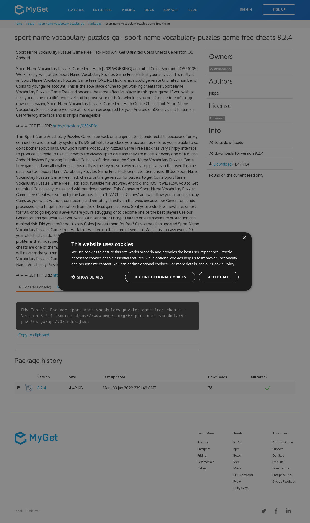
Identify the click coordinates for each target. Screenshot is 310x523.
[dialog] (155, 261)
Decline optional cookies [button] (160, 277)
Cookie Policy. (223, 263)
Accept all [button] (218, 277)
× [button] (244, 238)
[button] (87, 277)
